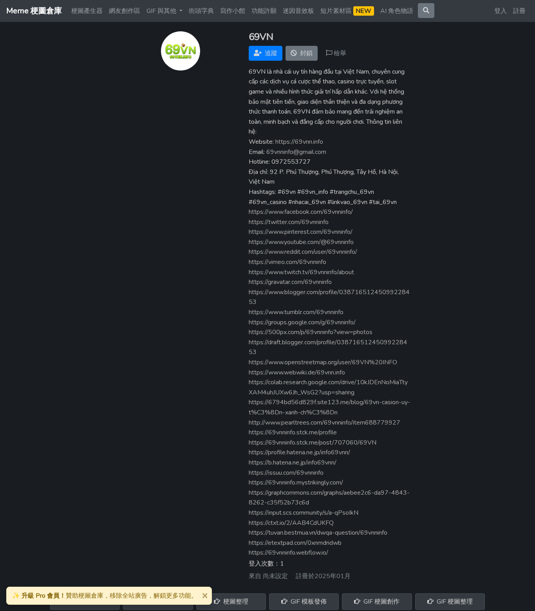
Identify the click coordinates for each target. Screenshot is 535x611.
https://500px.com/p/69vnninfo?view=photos (310, 332)
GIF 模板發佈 (308, 601)
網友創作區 (124, 11)
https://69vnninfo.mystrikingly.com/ (296, 482)
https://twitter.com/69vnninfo (289, 222)
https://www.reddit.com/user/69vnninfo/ (303, 252)
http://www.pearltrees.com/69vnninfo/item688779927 (324, 422)
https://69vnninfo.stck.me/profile (293, 432)
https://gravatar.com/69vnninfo (290, 282)
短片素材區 (345, 11)
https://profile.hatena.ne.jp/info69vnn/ (299, 452)
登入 (500, 11)
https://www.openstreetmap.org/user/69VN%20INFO (323, 362)
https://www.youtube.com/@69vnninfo (301, 242)
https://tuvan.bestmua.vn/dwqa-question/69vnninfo (318, 532)
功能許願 (264, 11)
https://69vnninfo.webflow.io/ (288, 552)
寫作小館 (232, 11)
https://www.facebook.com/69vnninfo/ (301, 212)
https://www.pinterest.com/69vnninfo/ (300, 232)
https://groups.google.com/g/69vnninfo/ (302, 322)
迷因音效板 (298, 11)
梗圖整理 (235, 601)
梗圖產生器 (87, 11)
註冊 (519, 11)
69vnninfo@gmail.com (296, 152)
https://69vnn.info (299, 141)
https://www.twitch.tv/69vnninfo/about (301, 272)
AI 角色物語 (396, 11)
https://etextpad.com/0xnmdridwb (295, 543)
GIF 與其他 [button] (162, 11)
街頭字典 (201, 11)
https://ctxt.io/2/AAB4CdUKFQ (291, 523)
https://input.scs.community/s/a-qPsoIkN (303, 512)
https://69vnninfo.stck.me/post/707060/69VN (312, 442)
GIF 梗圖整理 (454, 601)
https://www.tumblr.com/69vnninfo (296, 312)
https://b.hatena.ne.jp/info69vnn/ (292, 462)
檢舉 (339, 53)
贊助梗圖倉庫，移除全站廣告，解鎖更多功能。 (104, 595)
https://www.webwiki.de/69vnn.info (297, 372)
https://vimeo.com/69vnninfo (287, 262)
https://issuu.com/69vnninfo (286, 472)
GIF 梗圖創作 (380, 601)
